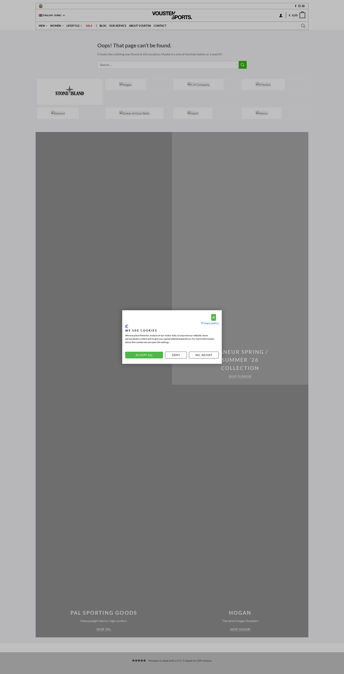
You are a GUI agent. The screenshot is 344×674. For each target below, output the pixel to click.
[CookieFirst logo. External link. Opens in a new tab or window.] (126, 326)
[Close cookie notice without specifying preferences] (213, 317)
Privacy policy (210, 323)
